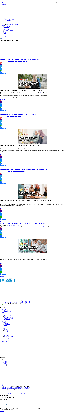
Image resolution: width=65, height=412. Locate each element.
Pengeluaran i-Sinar (54, 226)
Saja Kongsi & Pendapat (8, 336)
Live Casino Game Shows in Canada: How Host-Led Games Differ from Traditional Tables (16, 302)
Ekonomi (24, 61)
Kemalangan (7, 330)
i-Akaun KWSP (32, 226)
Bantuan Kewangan (11, 226)
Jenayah (6, 327)
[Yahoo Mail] (32, 64)
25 (1, 365)
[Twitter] (32, 69)
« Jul (1, 367)
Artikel (9, 61)
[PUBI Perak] (1, 38)
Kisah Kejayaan (7, 333)
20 (3, 364)
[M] (3, 304)
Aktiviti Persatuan (8, 315)
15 (5, 363)
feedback (1, 0)
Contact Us (4, 4)
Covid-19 (4, 320)
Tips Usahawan (5, 341)
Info (26, 61)
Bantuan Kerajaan (13, 61)
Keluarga (6, 329)
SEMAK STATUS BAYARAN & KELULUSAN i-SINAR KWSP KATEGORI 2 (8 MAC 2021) (23, 223)
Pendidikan (6, 335)
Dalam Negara (20, 61)
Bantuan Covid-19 (5, 226)
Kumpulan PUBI (7, 316)
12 (2, 363)
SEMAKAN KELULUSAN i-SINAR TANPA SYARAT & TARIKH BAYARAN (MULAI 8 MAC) (23, 169)
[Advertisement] (32, 51)
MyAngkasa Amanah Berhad (9, 317)
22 (5, 364)
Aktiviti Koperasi (8, 314)
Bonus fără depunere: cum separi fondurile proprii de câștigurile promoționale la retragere (15, 388)
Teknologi (6, 338)
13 (3, 363)
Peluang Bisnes (5, 339)
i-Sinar (41, 92)
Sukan (6, 337)
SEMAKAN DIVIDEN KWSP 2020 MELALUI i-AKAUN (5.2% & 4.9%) (18, 114)
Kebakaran (6, 328)
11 (1, 363)
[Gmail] (32, 63)
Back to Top (2, 112)
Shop (3, 2)
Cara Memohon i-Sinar (18, 226)
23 (6, 364)
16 (6, 363)
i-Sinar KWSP (37, 226)
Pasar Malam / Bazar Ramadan (9, 318)
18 (1, 364)
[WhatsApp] (32, 70)
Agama (6, 322)
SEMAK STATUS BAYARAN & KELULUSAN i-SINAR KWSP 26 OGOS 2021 (19, 59)
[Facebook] (32, 72)
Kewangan (19, 116)
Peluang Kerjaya (5, 340)
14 (4, 363)
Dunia (5, 325)
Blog (16, 61)
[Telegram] (32, 66)
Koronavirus (46, 226)
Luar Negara (7, 334)
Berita (4, 312)
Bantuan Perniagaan (6, 311)
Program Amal (7, 319)
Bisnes (6, 323)
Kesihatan (6, 331)
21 (4, 364)
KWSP (50, 226)
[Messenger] (32, 67)
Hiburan (6, 326)
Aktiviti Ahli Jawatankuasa (9, 313)
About (3, 3)
